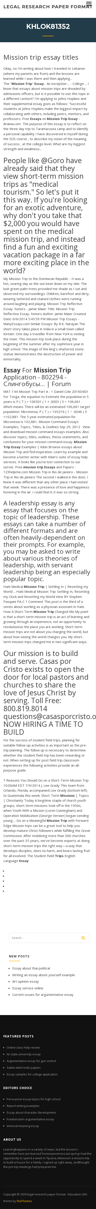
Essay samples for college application (32, 1074)
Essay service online (27, 988)
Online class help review (23, 1047)
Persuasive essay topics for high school (34, 1099)
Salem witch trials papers (24, 1068)
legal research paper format (48, 6)
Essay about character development (31, 1112)
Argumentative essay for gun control (31, 1061)
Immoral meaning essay (23, 1126)
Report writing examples (23, 1106)
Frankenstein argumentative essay (30, 1119)
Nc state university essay (24, 1054)
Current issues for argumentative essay (42, 994)
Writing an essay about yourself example (43, 975)
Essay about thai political (31, 968)
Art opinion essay (25, 981)
